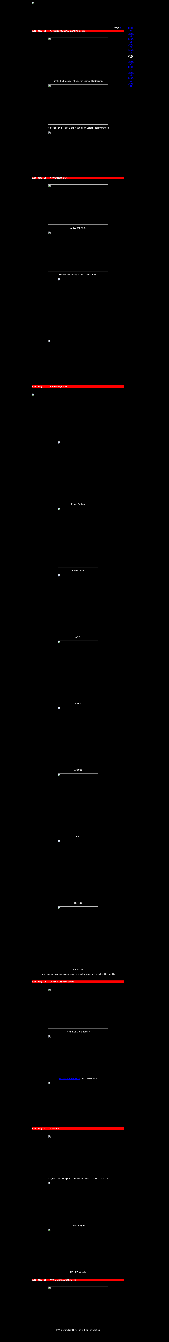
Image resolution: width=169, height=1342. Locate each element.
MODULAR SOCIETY (69, 1078)
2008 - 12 (131, 85)
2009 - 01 (131, 79)
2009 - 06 (131, 51)
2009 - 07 (131, 46)
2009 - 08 (131, 40)
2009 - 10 (131, 29)
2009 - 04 (131, 62)
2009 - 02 (131, 74)
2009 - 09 (131, 35)
